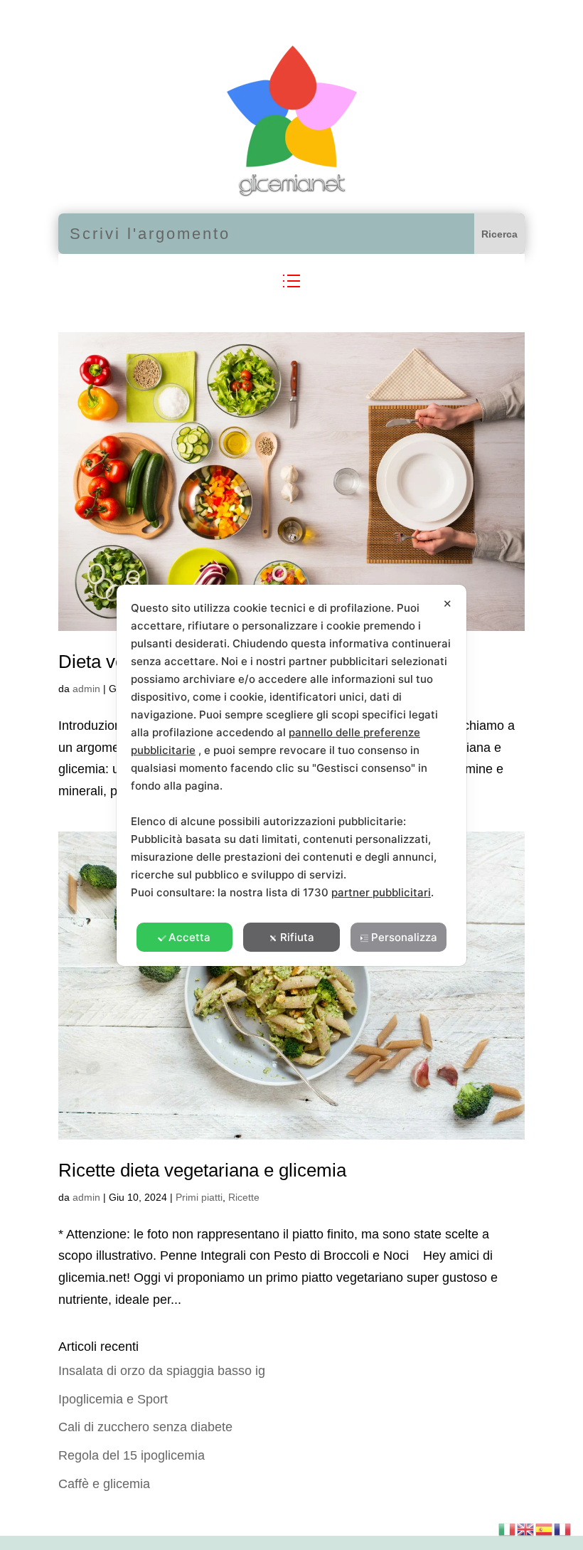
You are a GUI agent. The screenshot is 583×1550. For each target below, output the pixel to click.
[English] (526, 1528)
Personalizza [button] (404, 937)
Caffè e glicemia (104, 1484)
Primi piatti (199, 1197)
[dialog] (291, 775)
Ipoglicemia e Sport (113, 1399)
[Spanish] (544, 1528)
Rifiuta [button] (297, 937)
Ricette (244, 1197)
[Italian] (507, 1528)
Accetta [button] (189, 937)
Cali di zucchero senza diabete (145, 1427)
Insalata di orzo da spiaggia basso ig (161, 1371)
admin (86, 688)
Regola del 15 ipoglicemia (131, 1455)
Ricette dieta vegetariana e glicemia (202, 1170)
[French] (563, 1528)
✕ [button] (447, 603)
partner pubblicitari (381, 892)
